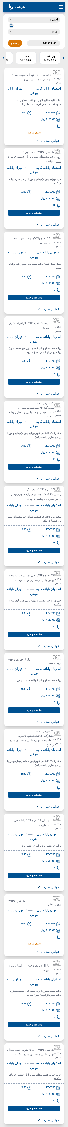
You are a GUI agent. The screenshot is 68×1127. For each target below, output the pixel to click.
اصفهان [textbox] (54, 19)
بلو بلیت (20, 7)
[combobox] (34, 19)
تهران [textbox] (55, 31)
